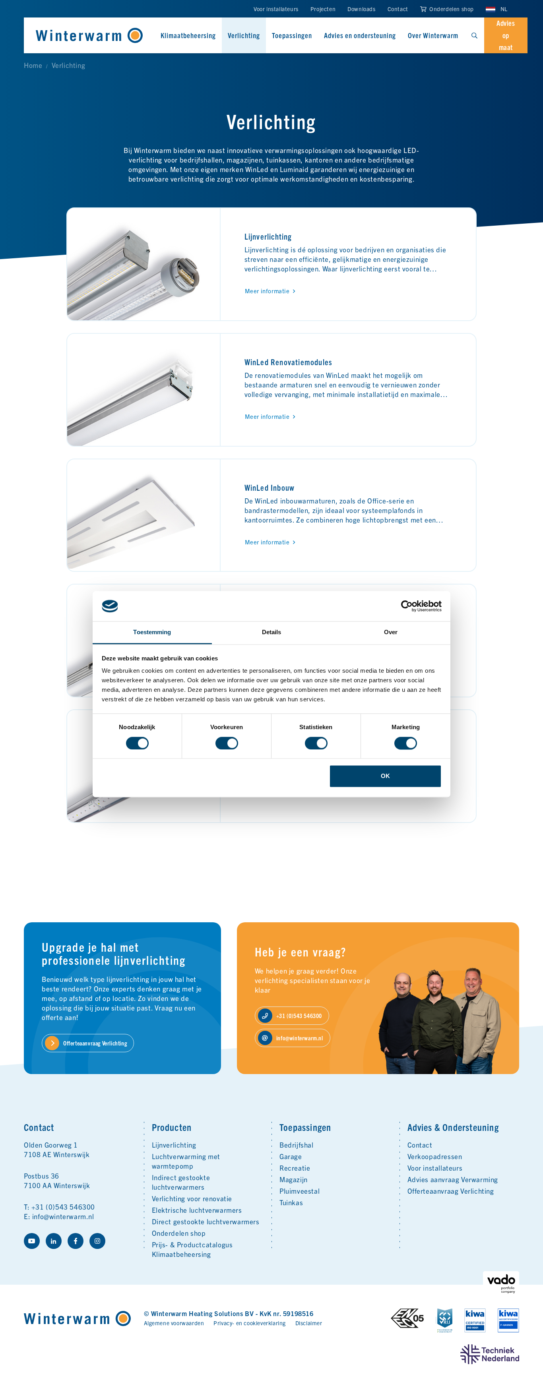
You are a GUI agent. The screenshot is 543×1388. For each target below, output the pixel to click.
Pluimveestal (299, 1191)
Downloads (361, 8)
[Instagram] (97, 1241)
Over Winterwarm (433, 35)
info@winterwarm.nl (63, 1216)
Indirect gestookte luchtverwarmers (181, 1182)
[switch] (226, 743)
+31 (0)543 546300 (63, 1206)
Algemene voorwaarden (174, 1322)
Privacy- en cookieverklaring (249, 1322)
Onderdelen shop (451, 8)
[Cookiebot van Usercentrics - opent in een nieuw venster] (407, 606)
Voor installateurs (276, 8)
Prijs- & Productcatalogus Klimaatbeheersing (192, 1249)
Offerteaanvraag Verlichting (450, 1191)
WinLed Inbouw (269, 487)
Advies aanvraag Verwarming (452, 1179)
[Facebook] (75, 1241)
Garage (290, 1156)
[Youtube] (32, 1241)
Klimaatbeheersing (188, 35)
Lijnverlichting (268, 236)
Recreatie (294, 1167)
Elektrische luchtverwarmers (197, 1210)
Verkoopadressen (434, 1156)
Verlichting (244, 35)
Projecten (322, 8)
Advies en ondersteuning (360, 35)
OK (385, 776)
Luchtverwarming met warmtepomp (186, 1161)
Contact (398, 8)
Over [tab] (391, 632)
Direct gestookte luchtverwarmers (206, 1221)
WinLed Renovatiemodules (288, 362)
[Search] (474, 35)
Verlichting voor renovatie (192, 1198)
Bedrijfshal (296, 1144)
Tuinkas (291, 1202)
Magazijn (293, 1179)
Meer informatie (267, 290)
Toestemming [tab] (152, 632)
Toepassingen (292, 35)
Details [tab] (271, 632)
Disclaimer (308, 1322)
